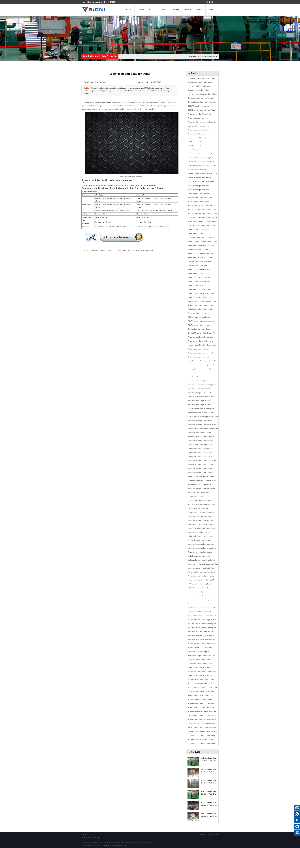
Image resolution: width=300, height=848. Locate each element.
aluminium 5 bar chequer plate (199, 389)
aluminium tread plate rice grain (199, 532)
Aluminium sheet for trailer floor (199, 289)
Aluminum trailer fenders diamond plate (202, 241)
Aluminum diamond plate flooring (200, 675)
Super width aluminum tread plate (200, 158)
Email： (114, 845)
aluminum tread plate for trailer (199, 432)
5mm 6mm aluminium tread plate (200, 377)
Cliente (209, 834)
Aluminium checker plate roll (198, 349)
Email (211, 2)
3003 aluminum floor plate (197, 142)
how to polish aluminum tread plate (201, 369)
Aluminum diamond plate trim (199, 667)
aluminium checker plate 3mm (199, 405)
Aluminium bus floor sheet (197, 134)
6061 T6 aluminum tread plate (199, 106)
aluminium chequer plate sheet (199, 393)
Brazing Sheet (96, 837)
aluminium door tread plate (198, 381)
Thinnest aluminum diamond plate (200, 305)
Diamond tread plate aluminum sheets (202, 102)
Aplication (164, 9)
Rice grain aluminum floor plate (199, 261)
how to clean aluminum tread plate (201, 373)
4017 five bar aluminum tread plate (201, 409)
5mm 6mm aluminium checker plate (201, 397)
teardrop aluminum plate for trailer (200, 464)
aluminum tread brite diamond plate (201, 632)
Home (128, 9)
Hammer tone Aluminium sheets (200, 198)
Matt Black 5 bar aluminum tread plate (202, 301)
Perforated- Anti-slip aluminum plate (201, 683)
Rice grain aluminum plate (197, 265)
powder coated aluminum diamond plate (203, 429)
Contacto (201, 834)
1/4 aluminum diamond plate (198, 202)
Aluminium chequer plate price (199, 357)
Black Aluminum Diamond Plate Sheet (202, 480)
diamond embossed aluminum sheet (201, 444)
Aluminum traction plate (196, 285)
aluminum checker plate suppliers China (203, 564)
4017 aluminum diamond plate (199, 325)
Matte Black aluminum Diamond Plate (202, 166)
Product (152, 9)
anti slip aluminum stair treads (199, 556)
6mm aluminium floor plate (198, 249)
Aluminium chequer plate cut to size (201, 245)
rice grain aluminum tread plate (199, 500)
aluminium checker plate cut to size (201, 544)
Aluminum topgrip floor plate (198, 229)
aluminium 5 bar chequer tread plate (201, 385)
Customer (188, 9)
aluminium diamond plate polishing (201, 568)
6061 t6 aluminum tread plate (199, 317)
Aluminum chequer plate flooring (200, 269)
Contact (211, 9)
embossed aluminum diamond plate (201, 536)
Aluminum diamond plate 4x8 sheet (201, 476)
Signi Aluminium (86, 837)
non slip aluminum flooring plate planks (202, 596)
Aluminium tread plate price (198, 118)
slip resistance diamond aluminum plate (202, 616)
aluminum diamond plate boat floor (201, 520)
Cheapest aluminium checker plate (201, 98)
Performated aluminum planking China (202, 580)
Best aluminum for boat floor (198, 126)
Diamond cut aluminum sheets (199, 329)
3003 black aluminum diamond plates (202, 671)
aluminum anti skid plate (197, 592)
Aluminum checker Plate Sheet (199, 114)
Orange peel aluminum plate (198, 90)
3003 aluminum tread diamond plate (201, 512)
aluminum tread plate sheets (198, 492)
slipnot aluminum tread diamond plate (202, 624)
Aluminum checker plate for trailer (200, 341)
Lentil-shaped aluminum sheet (199, 194)
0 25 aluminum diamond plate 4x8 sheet (203, 417)
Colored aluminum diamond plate (200, 663)
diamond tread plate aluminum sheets (202, 528)
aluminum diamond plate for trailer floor (202, 425)
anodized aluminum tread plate (199, 484)
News (199, 9)
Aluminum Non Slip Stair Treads (200, 612)
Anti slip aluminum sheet (197, 604)
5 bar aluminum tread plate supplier (201, 436)
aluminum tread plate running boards (201, 516)
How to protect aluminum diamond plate (203, 209)
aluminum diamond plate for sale (200, 440)
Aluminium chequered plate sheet (200, 353)
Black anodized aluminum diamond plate (138, 250)
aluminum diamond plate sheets (200, 421)
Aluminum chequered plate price (200, 552)
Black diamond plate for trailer (206, 56)
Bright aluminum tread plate (198, 313)
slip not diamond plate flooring (199, 540)
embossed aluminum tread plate (200, 448)
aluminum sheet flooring (197, 138)
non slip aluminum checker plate (200, 600)
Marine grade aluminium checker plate (202, 345)
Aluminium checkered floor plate (200, 257)
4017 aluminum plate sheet (198, 170)
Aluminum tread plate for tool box (200, 337)
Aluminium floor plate (196, 273)
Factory (176, 9)
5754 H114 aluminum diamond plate (201, 162)
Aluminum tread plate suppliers (199, 178)
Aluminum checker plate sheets (199, 297)
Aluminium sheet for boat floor (199, 130)
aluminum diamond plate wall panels (201, 488)
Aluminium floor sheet (196, 233)
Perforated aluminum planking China (201, 572)
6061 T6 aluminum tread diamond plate (202, 588)
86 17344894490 (114, 2)
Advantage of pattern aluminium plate (202, 711)
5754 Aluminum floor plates (198, 146)
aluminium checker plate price (199, 401)
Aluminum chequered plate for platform (202, 253)
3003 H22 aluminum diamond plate (201, 309)
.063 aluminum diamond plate (199, 584)
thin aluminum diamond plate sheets (201, 524)
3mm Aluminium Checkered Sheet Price (202, 361)
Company (140, 9)
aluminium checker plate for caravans (202, 548)
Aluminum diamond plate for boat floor (202, 122)
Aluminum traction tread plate (199, 281)
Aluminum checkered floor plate (199, 277)
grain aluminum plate (196, 496)
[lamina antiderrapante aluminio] (98, 12)
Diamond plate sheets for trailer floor (201, 237)
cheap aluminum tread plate (198, 508)
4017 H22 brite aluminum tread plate (201, 504)
